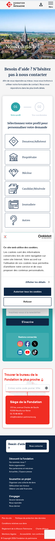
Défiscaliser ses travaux (19, 486)
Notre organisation (17, 465)
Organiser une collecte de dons (22, 482)
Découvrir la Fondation (21, 458)
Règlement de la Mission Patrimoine (17, 529)
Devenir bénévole (16, 500)
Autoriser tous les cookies (28, 291)
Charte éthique (42, 529)
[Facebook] (27, 344)
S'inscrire (27, 322)
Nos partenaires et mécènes (21, 468)
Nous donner (14, 506)
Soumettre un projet (20, 479)
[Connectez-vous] (41, 4)
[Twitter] (35, 344)
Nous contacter (36, 446)
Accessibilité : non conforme (32, 534)
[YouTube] (27, 352)
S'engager (14, 496)
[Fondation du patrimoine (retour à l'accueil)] (15, 4)
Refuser (27, 301)
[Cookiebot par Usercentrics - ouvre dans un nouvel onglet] (38, 237)
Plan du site (7, 518)
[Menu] (50, 3)
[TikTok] (35, 352)
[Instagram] (20, 344)
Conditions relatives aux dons (14, 523)
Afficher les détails (36, 282)
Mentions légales (9, 534)
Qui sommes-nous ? (17, 462)
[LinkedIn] (20, 352)
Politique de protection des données (30, 518)
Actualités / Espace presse (20, 472)
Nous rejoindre (15, 503)
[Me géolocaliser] (46, 388)
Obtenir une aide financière (20, 489)
